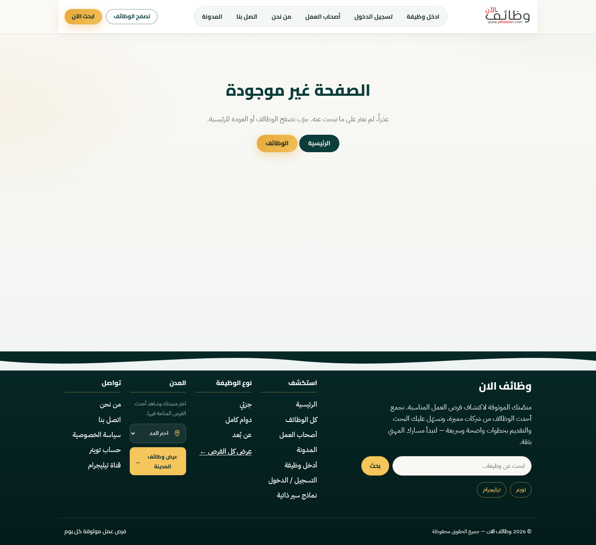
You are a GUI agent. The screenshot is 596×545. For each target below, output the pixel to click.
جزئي (246, 404)
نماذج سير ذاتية (297, 495)
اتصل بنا (246, 16)
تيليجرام (492, 489)
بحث (375, 466)
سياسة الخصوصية (97, 435)
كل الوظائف (301, 420)
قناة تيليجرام (104, 465)
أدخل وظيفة (301, 465)
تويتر (521, 489)
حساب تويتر (105, 450)
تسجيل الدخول (373, 16)
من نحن (282, 16)
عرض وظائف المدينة (156, 461)
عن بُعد (242, 435)
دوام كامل (238, 420)
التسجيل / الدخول (292, 480)
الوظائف (277, 143)
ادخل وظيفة (423, 16)
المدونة (212, 16)
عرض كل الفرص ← (225, 451)
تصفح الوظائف (132, 16)
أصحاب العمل (323, 16)
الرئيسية (319, 143)
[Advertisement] (298, 273)
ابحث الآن (83, 16)
